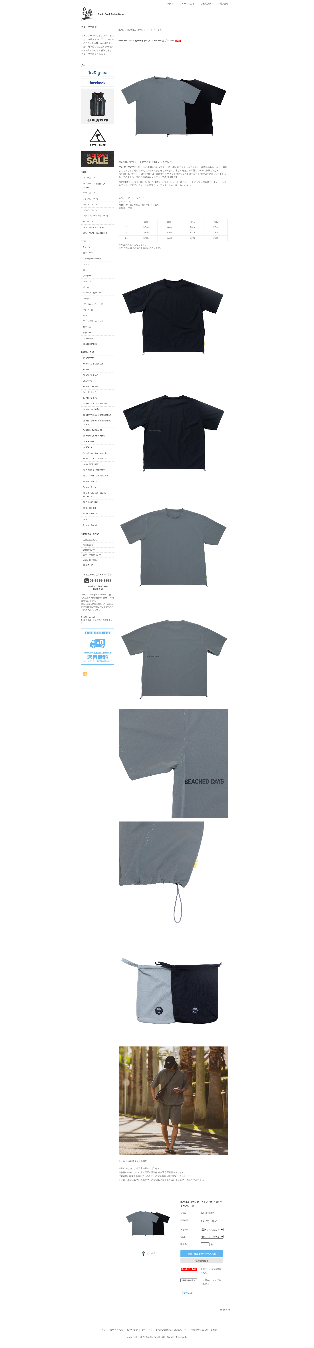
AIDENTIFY (88, 358)
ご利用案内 (206, 3)
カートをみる (188, 3)
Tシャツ (86, 247)
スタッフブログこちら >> (94, 54)
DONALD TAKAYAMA (92, 430)
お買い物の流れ (90, 560)
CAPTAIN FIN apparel (95, 403)
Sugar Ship (89, 487)
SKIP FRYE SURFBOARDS (95, 475)
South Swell (90, 481)
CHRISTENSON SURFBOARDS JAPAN (97, 422)
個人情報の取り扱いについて (172, 1329)
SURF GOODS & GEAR (94, 227)
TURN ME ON (89, 508)
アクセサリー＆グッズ (93, 321)
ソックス (87, 298)
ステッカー (88, 327)
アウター (87, 275)
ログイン (171, 3)
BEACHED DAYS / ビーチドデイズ (144, 30)
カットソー (88, 252)
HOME (121, 30)
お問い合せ (223, 3)
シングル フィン (91, 199)
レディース (88, 332)
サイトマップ (148, 1329)
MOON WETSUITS (91, 464)
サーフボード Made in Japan (94, 186)
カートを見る (116, 1329)
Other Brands (90, 525)
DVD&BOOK (88, 338)
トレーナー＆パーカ (92, 258)
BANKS (86, 369)
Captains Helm (91, 409)
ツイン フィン (90, 204)
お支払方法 (88, 545)
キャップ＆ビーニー (92, 292)
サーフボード (89, 178)
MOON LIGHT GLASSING (95, 458)
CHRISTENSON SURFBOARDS (97, 415)
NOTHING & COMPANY (94, 470)
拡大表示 (151, 1253)
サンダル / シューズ (93, 304)
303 (85, 519)
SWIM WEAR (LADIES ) (95, 233)
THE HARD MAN (90, 502)
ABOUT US (88, 565)
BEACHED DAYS (90, 375)
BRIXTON (87, 381)
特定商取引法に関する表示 (204, 1329)
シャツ (86, 264)
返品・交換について (92, 555)
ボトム (86, 287)
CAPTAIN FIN (90, 398)
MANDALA (87, 447)
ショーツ (87, 281)
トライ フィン (90, 210)
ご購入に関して (90, 539)
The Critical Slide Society (94, 495)
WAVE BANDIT (90, 513)
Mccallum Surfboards (95, 453)
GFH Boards (89, 441)
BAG (85, 315)
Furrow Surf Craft (94, 436)
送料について (89, 550)
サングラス (88, 310)
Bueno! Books (90, 386)
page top (225, 1310)
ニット (86, 270)
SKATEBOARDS (90, 344)
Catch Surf (89, 392)
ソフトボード (89, 193)
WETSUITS (88, 221)
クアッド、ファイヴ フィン (96, 216)
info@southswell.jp (99, 594)
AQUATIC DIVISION (93, 363)
